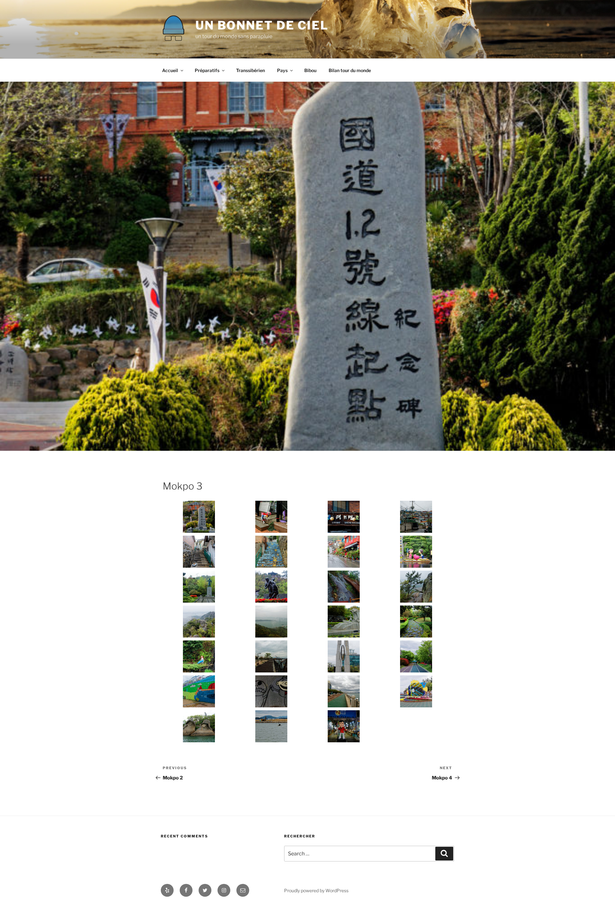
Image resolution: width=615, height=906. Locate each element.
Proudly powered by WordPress (316, 890)
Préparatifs (207, 70)
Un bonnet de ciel (262, 25)
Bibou (310, 70)
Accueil (170, 70)
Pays (282, 70)
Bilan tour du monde (350, 70)
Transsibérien (250, 70)
